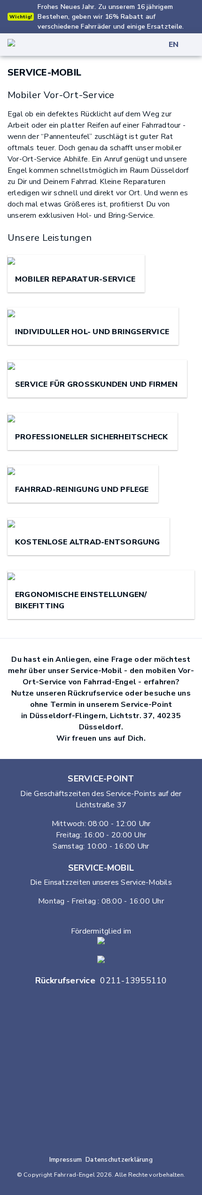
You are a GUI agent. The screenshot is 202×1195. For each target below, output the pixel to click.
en (174, 44)
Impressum (65, 1160)
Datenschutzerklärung (119, 1160)
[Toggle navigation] (196, 44)
